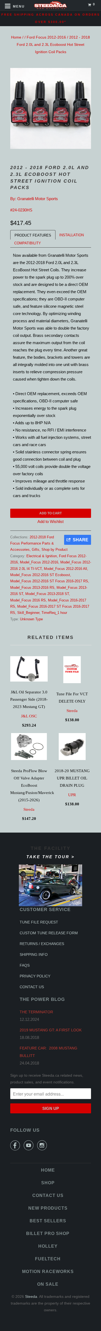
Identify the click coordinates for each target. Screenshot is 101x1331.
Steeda (72, 711)
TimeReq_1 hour (54, 613)
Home (16, 37)
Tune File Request (39, 922)
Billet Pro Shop (47, 1233)
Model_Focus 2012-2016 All (65, 569)
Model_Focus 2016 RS (28, 600)
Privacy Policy (35, 976)
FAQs (25, 965)
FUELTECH (48, 1259)
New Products (48, 1208)
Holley (48, 1246)
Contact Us (32, 987)
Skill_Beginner (28, 613)
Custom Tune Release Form (49, 933)
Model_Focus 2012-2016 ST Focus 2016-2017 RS (49, 581)
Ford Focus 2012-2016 (46, 37)
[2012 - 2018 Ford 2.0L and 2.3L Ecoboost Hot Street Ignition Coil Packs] (50, 108)
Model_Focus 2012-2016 (39, 562)
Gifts (35, 550)
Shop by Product (54, 550)
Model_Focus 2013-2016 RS (32, 588)
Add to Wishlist (50, 521)
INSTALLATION (71, 235)
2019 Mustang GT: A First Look (51, 1030)
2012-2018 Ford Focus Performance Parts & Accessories (32, 543)
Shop (48, 1183)
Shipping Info (34, 954)
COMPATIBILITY (27, 243)
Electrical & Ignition (41, 556)
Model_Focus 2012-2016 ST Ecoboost (40, 575)
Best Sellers (48, 1221)
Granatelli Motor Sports (37, 198)
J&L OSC (29, 716)
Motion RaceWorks (48, 1271)
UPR (72, 795)
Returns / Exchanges (42, 944)
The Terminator (36, 1012)
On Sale (47, 1284)
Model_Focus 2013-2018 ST (47, 594)
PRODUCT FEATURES (33, 235)
